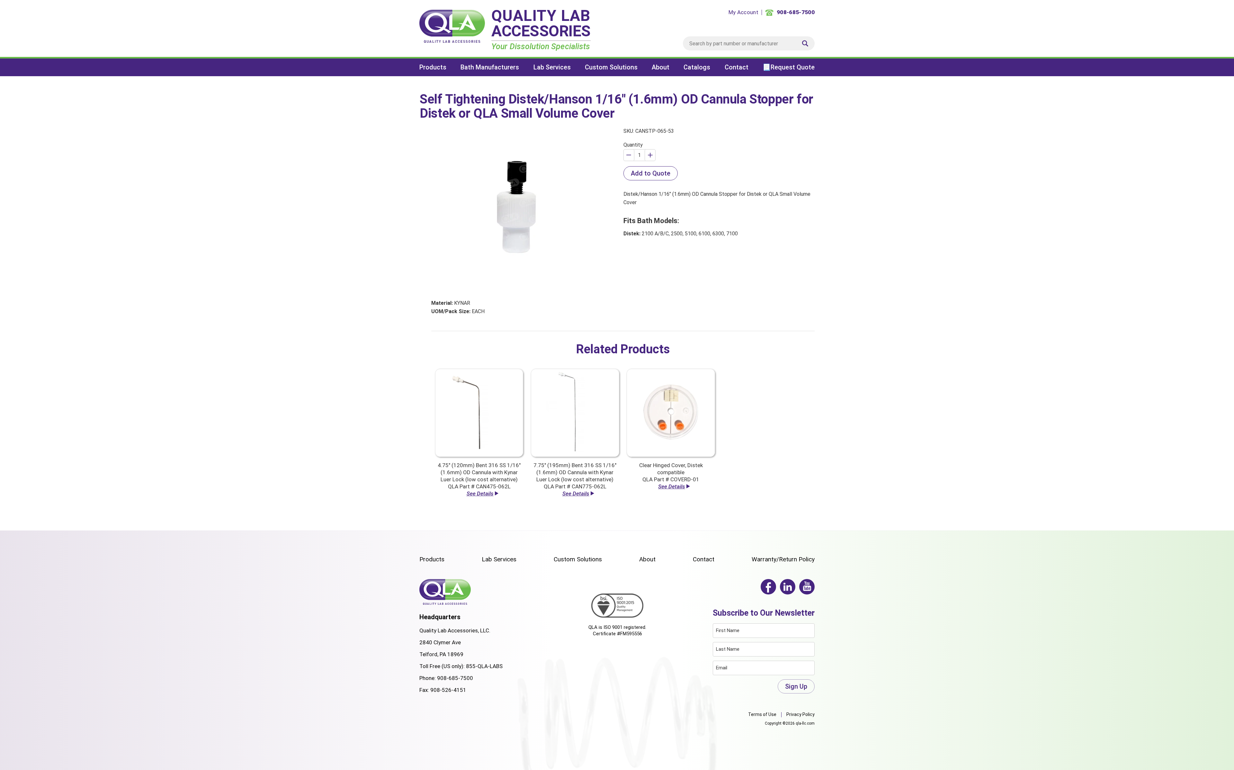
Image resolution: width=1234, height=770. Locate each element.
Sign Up (796, 686)
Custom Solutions (611, 67)
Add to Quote (650, 173)
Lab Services (552, 67)
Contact (736, 67)
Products (432, 67)
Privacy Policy (800, 714)
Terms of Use (762, 714)
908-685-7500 (455, 678)
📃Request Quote (789, 67)
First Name (727, 630)
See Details (480, 493)
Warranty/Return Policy (783, 559)
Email (721, 668)
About (660, 67)
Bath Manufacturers (490, 67)
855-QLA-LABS (484, 666)
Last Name (727, 649)
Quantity (633, 145)
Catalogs (697, 67)
